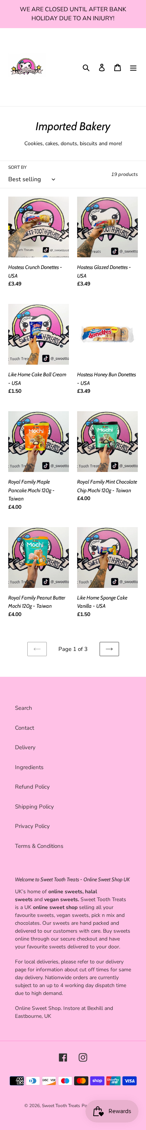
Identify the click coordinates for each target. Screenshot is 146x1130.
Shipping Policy (34, 806)
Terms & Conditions (39, 846)
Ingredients (29, 767)
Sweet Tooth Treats (61, 1106)
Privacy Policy (32, 826)
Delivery (25, 747)
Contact (24, 728)
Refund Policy (32, 786)
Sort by (17, 167)
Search (23, 708)
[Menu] (133, 67)
